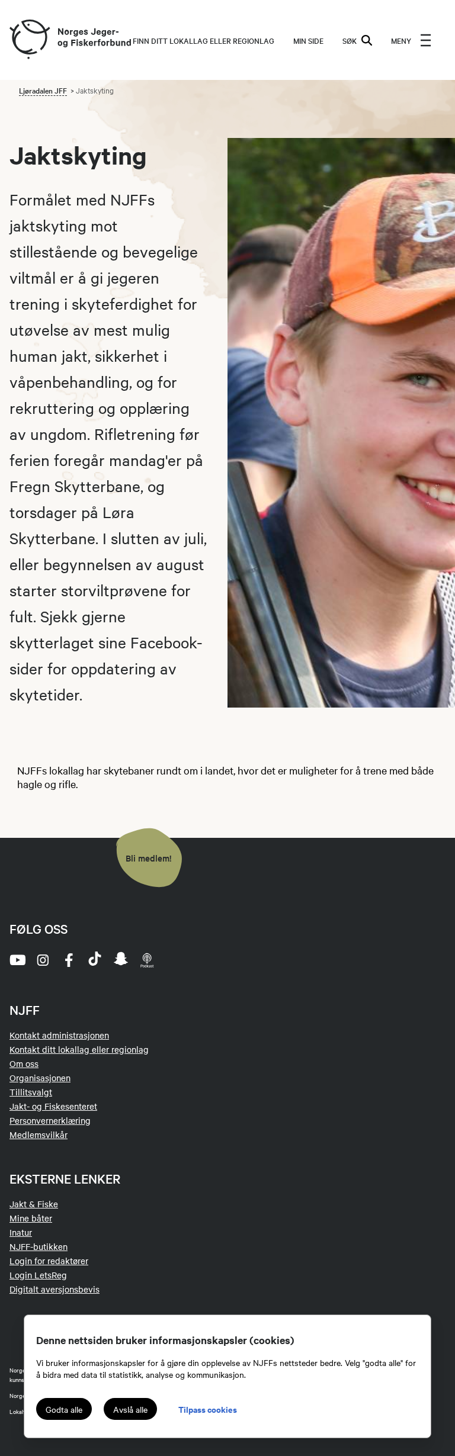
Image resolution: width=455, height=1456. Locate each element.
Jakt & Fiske (33, 1204)
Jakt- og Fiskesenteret (53, 1106)
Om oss (24, 1063)
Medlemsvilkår (38, 1134)
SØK (349, 40)
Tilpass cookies (207, 1409)
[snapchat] (121, 960)
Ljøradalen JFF (43, 90)
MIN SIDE (308, 40)
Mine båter (30, 1218)
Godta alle (64, 1409)
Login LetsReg (38, 1275)
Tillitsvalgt (30, 1092)
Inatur (20, 1232)
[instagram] (43, 960)
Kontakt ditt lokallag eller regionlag (79, 1049)
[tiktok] (95, 960)
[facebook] (69, 960)
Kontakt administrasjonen (59, 1035)
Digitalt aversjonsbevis (54, 1289)
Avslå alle (130, 1409)
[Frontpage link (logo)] (29, 40)
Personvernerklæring (50, 1120)
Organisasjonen (40, 1078)
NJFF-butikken (38, 1246)
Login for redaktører (48, 1261)
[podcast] (147, 960)
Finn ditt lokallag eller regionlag (203, 40)
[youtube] (17, 960)
